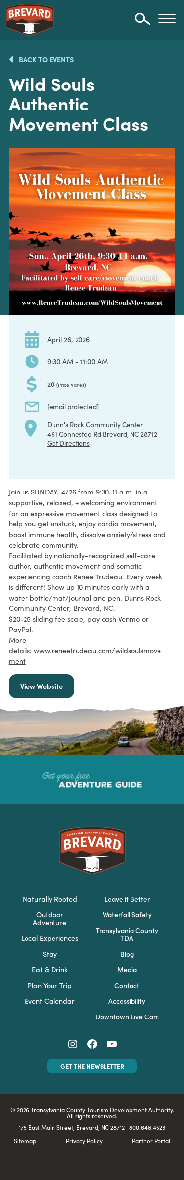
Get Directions (68, 443)
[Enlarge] (162, 161)
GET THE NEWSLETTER (92, 1065)
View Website (41, 686)
